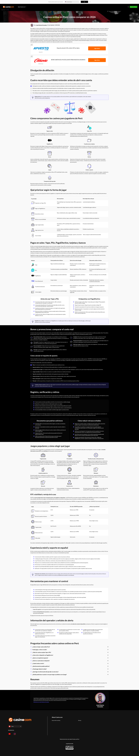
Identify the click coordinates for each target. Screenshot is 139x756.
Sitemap (79, 720)
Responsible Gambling (56, 720)
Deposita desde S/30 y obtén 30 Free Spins (68, 48)
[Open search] (128, 6)
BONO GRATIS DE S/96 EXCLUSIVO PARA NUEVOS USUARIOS (68, 59)
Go (84, 1)
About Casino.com (57, 717)
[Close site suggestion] (90, 2)
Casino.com (3, 9)
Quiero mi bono (133, 6)
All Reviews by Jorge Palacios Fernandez (41, 702)
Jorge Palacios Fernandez (41, 25)
